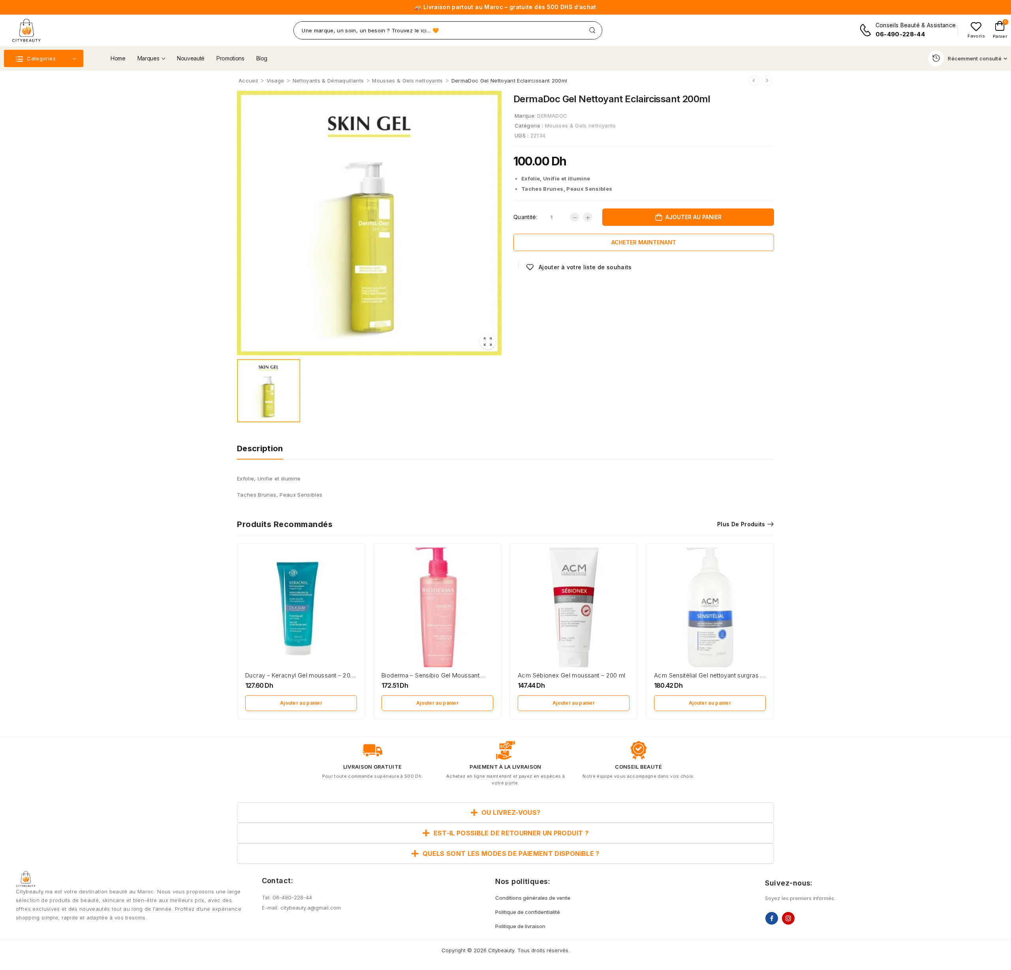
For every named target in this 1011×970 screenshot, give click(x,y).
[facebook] (771, 918)
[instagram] (788, 918)
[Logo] (26, 30)
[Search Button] (592, 30)
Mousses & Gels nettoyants (407, 80)
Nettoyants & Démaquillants (328, 80)
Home (118, 58)
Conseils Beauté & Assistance (916, 25)
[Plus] (587, 217)
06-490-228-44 (900, 34)
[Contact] (867, 30)
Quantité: (525, 217)
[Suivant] (767, 80)
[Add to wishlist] (579, 267)
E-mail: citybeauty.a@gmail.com (301, 907)
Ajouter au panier (693, 217)
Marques (148, 58)
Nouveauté (191, 58)
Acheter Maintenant (643, 242)
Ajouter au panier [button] (301, 703)
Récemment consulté (975, 58)
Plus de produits (741, 524)
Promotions (230, 58)
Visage (275, 80)
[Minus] (574, 217)
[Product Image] (369, 223)
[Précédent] (754, 80)
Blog (262, 58)
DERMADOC (552, 116)
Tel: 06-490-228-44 (287, 897)
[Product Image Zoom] (488, 341)
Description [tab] (260, 448)
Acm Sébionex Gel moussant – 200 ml (572, 675)
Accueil (248, 80)
